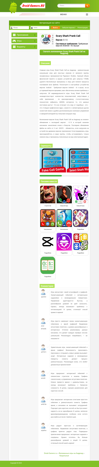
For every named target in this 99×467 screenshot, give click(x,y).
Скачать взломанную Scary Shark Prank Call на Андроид (64, 52)
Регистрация (83, 27)
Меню (63, 14)
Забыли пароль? (68, 27)
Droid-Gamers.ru (50, 453)
